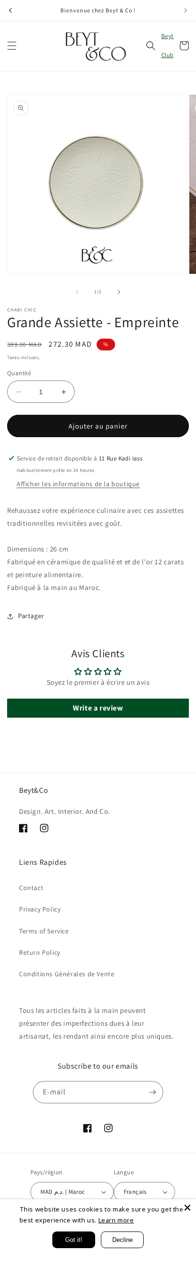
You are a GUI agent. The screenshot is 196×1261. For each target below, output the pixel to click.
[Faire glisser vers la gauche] (77, 291)
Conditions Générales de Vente (66, 974)
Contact (31, 887)
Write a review (98, 708)
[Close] (187, 1207)
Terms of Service (44, 931)
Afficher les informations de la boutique (78, 484)
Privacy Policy (39, 909)
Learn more (116, 1220)
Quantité (19, 373)
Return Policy (39, 952)
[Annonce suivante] (185, 10)
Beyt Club (167, 45)
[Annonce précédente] (10, 10)
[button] (11, 45)
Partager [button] (31, 615)
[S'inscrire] (152, 1092)
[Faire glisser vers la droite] (118, 291)
